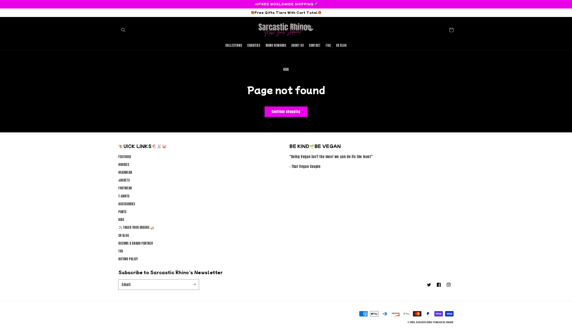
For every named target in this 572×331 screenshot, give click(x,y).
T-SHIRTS (124, 196)
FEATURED (124, 157)
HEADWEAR (125, 172)
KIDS (121, 219)
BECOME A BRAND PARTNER (135, 243)
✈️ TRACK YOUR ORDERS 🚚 (136, 227)
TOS (120, 251)
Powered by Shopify (443, 322)
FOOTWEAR (125, 188)
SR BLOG (123, 235)
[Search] (123, 30)
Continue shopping (286, 111)
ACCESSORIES (126, 204)
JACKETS (124, 180)
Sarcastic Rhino (424, 322)
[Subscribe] (194, 284)
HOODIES (123, 164)
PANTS (122, 212)
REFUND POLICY (128, 259)
